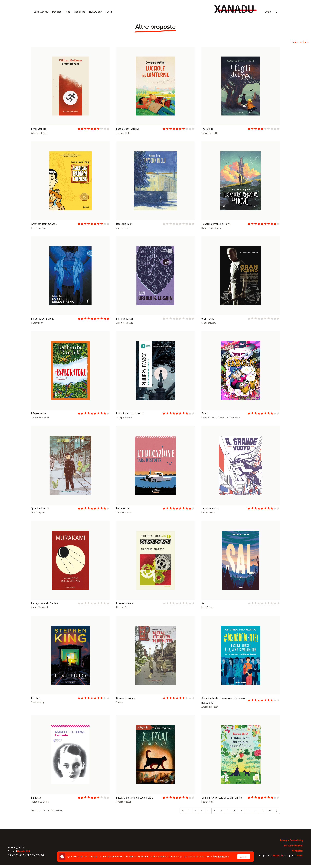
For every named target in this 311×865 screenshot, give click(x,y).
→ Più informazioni (220, 856)
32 (262, 810)
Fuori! (109, 11)
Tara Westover (123, 512)
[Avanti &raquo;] (277, 811)
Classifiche (79, 11)
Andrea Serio (122, 228)
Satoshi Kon (37, 322)
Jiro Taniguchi (38, 512)
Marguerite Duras (40, 801)
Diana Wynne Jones (211, 228)
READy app (95, 11)
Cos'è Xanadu (41, 11)
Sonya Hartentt (209, 133)
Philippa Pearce (124, 417)
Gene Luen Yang (39, 228)
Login (268, 11)
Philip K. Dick (122, 607)
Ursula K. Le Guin (124, 322)
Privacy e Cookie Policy (291, 840)
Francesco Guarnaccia (229, 417)
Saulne (119, 702)
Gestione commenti (293, 845)
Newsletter (297, 850)
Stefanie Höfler (124, 133)
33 (270, 810)
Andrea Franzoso (210, 706)
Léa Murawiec (208, 512)
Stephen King (38, 702)
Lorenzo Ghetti (208, 417)
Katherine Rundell (40, 417)
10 (248, 810)
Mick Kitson (207, 607)
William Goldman (39, 133)
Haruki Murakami (39, 607)
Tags (67, 11)
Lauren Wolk (207, 801)
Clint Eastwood (209, 322)
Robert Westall (123, 801)
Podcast (56, 11)
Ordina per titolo (300, 42)
